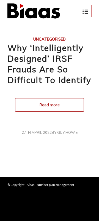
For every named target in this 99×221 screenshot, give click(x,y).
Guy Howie (67, 132)
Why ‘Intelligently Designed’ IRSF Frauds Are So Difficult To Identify (49, 64)
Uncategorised (49, 39)
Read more (49, 104)
